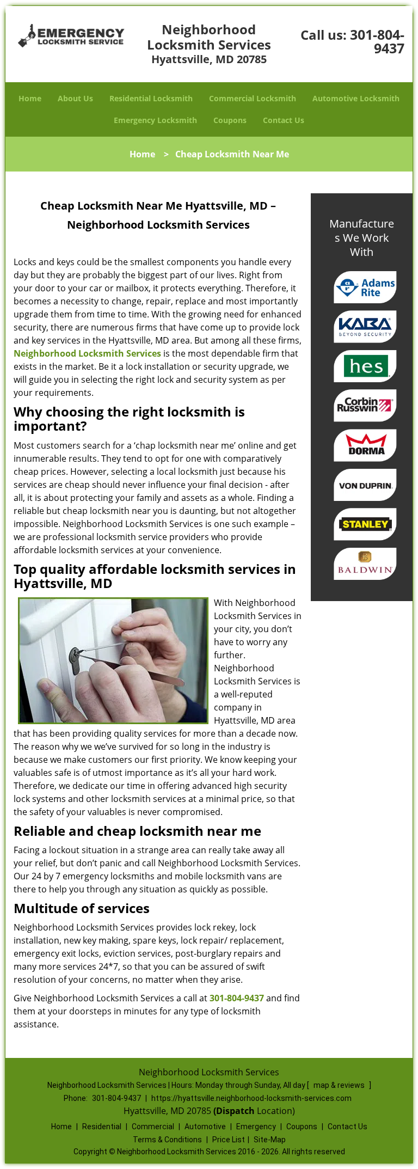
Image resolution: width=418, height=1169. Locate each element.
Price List (228, 1139)
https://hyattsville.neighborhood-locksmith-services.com (251, 1098)
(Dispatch (235, 1111)
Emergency (256, 1126)
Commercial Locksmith (252, 98)
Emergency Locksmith (155, 120)
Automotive (205, 1126)
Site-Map (270, 1139)
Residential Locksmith (151, 98)
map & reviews (340, 1085)
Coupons (230, 120)
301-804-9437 (377, 41)
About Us (75, 98)
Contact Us (283, 120)
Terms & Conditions (167, 1139)
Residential (101, 1126)
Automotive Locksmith (355, 98)
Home (30, 98)
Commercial (153, 1126)
